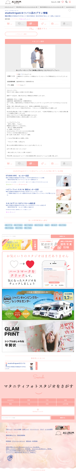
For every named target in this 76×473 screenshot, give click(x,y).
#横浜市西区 (62, 225)
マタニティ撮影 (22, 34)
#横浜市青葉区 (18, 225)
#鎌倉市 (47, 225)
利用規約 (8, 441)
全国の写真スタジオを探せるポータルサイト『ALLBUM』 (23, 447)
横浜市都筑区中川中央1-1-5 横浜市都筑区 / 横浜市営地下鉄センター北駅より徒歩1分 (33, 16)
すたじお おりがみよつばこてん (12, 10)
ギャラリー (57, 24)
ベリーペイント (34, 429)
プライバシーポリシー (18, 441)
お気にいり (25, 429)
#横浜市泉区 (19, 228)
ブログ (42, 429)
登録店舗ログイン (11, 435)
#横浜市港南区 (9, 228)
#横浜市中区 (8, 225)
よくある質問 (49, 429)
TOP (11, 24)
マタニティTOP (55, 2)
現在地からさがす (38, 411)
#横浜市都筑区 (28, 225)
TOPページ (9, 429)
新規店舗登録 (21, 435)
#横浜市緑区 (28, 228)
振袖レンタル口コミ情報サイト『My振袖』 (18, 449)
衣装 (45, 24)
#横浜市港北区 (39, 225)
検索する (62, 236)
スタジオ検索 (17, 429)
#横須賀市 (54, 225)
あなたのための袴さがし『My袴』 (42, 449)
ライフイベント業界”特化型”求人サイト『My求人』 (21, 452)
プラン (34, 24)
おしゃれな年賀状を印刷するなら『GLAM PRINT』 (21, 450)
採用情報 (35, 441)
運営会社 (28, 441)
